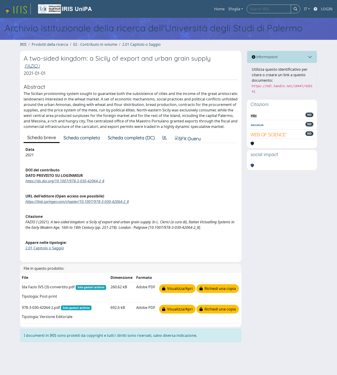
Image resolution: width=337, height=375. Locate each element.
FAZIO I (32, 66)
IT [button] (305, 8)
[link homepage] (17, 8)
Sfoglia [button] (234, 8)
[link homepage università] (65, 8)
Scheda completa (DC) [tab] (131, 137)
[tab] (165, 138)
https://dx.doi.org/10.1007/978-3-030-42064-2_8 (64, 180)
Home (219, 8)
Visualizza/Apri (179, 288)
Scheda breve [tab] (41, 137)
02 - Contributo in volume (95, 44)
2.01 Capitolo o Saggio (141, 44)
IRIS (23, 44)
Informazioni (266, 56)
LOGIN (326, 8)
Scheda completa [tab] (82, 137)
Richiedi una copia (219, 288)
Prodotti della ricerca (50, 44)
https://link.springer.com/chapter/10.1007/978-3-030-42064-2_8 (77, 201)
